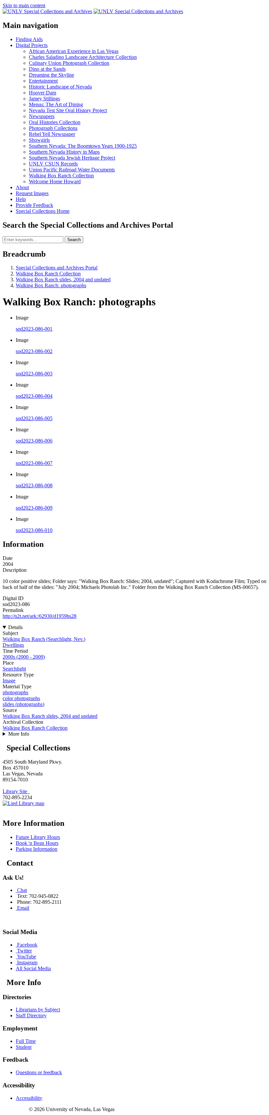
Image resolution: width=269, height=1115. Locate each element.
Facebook (27, 945)
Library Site (16, 791)
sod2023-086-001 (34, 329)
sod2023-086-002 (34, 351)
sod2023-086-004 (34, 396)
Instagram (27, 962)
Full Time (26, 1041)
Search (74, 239)
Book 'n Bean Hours (37, 843)
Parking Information (36, 849)
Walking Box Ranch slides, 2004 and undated (63, 279)
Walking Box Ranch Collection (48, 273)
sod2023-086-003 (34, 373)
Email (23, 908)
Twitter (24, 950)
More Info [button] (18, 734)
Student (23, 1047)
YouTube (26, 956)
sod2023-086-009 (34, 508)
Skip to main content (24, 5)
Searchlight (14, 669)
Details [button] (15, 627)
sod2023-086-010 (34, 530)
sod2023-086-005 (34, 418)
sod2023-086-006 (34, 440)
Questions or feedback (39, 1072)
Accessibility (29, 1098)
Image (9, 680)
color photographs (21, 698)
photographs (15, 692)
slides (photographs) (23, 704)
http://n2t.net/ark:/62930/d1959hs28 (39, 616)
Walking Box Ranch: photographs (51, 285)
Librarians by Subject (38, 1009)
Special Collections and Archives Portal (56, 267)
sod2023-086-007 (34, 463)
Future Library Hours (38, 837)
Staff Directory (31, 1015)
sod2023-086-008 (34, 485)
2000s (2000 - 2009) (24, 657)
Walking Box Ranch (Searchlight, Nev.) (44, 639)
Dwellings (13, 645)
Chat (22, 890)
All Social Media (33, 968)
